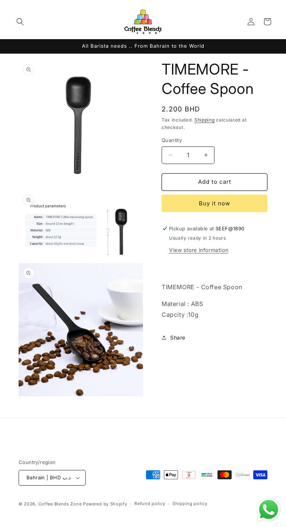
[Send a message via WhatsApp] (268, 509)
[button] (20, 21)
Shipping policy (189, 503)
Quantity (172, 140)
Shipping (204, 120)
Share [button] (177, 337)
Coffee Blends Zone (60, 504)
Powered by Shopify (105, 504)
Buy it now (214, 203)
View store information (198, 250)
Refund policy (149, 503)
